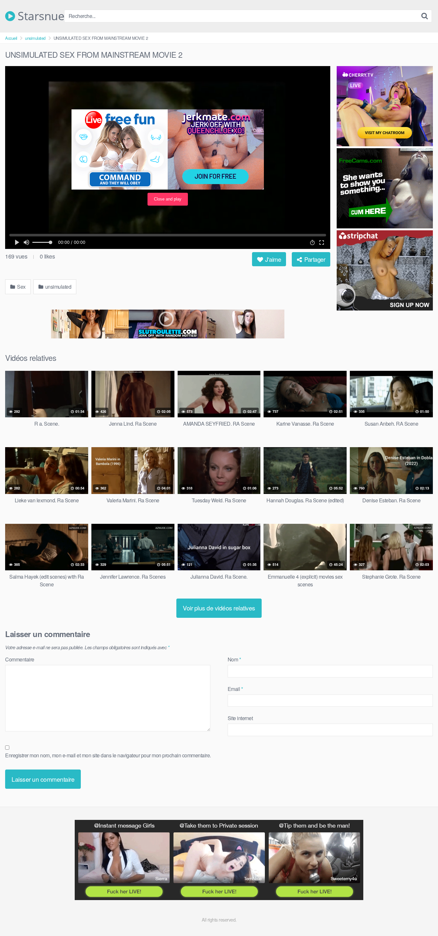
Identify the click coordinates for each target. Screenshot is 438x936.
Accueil (11, 38)
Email (235, 689)
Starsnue (39, 16)
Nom (234, 659)
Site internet (240, 718)
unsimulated (35, 38)
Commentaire (19, 659)
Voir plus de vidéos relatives (219, 607)
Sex (21, 286)
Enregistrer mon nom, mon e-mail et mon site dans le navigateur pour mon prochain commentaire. (108, 755)
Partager (314, 259)
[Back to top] (420, 915)
